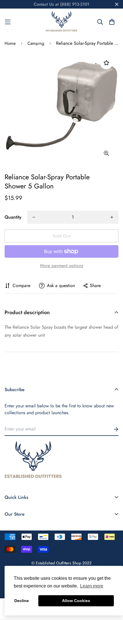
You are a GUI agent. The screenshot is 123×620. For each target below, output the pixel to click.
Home (10, 43)
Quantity (13, 217)
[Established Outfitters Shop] (61, 22)
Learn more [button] (91, 586)
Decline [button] (21, 600)
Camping (35, 43)
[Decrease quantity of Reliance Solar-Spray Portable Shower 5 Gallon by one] (33, 217)
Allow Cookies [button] (76, 600)
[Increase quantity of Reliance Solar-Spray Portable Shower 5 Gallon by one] (111, 217)
